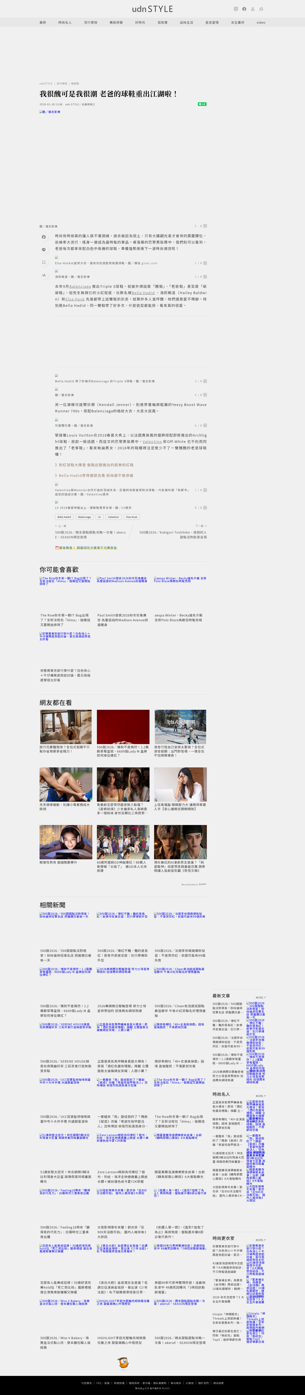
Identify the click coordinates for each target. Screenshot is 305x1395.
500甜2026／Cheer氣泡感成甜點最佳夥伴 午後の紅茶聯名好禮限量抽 (180, 1011)
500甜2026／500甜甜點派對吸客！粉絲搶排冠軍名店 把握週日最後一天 (65, 955)
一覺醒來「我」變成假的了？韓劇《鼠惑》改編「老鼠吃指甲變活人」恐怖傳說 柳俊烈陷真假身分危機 (123, 1123)
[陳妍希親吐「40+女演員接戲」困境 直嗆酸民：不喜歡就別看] (180, 1040)
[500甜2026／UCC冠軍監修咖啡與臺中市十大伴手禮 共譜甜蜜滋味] (66, 1095)
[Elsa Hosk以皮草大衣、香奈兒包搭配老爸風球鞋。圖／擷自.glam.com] (131, 257)
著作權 (146, 1383)
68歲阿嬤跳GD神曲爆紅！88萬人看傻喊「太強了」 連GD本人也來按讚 (122, 866)
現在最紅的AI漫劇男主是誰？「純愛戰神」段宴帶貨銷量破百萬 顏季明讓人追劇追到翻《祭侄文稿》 (179, 866)
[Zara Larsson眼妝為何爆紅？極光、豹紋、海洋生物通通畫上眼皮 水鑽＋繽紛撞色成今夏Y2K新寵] (123, 1151)
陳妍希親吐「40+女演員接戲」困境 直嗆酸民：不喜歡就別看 (179, 1063)
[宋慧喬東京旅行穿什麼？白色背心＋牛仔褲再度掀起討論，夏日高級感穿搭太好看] (66, 649)
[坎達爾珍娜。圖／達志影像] (131, 419)
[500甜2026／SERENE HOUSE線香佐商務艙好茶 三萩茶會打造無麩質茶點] (66, 1040)
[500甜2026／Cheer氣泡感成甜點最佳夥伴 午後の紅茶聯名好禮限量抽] (180, 985)
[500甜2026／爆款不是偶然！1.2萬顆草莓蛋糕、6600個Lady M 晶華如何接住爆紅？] (66, 985)
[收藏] (44, 262)
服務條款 (134, 1383)
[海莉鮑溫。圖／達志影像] (131, 271)
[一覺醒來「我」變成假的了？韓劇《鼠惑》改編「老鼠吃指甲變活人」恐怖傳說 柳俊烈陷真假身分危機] (123, 1095)
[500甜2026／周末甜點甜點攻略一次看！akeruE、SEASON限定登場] (180, 1317)
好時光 (140, 22)
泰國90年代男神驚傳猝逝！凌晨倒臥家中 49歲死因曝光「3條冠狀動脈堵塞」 (180, 1287)
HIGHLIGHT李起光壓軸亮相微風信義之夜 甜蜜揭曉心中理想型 (121, 1340)
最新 (43, 22)
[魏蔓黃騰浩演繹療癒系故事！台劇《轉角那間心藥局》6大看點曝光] (180, 1151)
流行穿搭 (90, 22)
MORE (259, 997)
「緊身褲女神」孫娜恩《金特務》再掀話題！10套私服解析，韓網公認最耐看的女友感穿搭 (228, 1286)
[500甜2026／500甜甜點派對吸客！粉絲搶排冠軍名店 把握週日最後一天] (66, 929)
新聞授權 (119, 1383)
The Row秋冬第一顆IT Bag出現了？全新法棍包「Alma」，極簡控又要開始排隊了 (65, 620)
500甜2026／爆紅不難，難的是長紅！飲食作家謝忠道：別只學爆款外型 (122, 955)
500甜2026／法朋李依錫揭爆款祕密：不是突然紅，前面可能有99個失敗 (180, 955)
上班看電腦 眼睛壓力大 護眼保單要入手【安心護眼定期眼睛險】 (180, 807)
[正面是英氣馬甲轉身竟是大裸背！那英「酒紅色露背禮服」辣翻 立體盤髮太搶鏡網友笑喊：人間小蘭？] (123, 1040)
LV (99, 516)
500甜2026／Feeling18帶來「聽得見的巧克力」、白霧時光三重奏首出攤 (65, 1232)
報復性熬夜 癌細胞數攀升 (58, 862)
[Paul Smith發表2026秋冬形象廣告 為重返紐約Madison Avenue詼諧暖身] (123, 594)
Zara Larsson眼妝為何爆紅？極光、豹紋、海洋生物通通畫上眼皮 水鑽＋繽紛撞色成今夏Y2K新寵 (122, 1176)
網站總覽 (218, 1383)
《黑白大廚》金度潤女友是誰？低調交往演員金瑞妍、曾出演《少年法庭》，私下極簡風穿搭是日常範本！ (122, 1289)
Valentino (113, 516)
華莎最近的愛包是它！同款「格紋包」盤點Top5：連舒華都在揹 (228, 1335)
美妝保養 (116, 22)
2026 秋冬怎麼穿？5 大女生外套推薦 (228, 1299)
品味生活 (186, 22)
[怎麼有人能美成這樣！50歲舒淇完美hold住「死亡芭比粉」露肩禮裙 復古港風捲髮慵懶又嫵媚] (66, 1261)
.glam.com (149, 263)
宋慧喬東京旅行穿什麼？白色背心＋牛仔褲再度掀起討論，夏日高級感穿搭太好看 (65, 675)
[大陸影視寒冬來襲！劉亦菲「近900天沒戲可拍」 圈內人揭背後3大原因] (123, 1206)
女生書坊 (237, 22)
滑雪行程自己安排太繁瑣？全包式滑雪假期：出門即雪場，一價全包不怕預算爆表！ (179, 751)
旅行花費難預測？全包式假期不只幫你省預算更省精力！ (65, 749)
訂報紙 (190, 1383)
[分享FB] (44, 237)
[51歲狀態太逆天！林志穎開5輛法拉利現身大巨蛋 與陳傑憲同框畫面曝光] (66, 1151)
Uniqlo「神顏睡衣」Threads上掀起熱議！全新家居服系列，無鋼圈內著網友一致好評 (228, 1320)
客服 (107, 1383)
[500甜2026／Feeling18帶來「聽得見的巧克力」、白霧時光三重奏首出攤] (66, 1206)
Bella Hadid (64, 516)
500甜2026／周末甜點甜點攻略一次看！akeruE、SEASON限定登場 (180, 1340)
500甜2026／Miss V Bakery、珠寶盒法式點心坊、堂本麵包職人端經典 (65, 1342)
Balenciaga (84, 516)
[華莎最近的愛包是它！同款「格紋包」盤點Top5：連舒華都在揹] (255, 1335)
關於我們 (203, 1383)
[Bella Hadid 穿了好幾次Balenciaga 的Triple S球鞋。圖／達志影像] (131, 375)
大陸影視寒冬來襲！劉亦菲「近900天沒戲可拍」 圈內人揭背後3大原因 (121, 1232)
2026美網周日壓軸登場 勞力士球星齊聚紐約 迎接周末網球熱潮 (121, 1008)
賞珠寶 (163, 22)
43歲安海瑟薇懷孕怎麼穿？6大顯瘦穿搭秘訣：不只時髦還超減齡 (228, 1267)
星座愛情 (212, 22)
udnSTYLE (46, 83)
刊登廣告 (86, 1383)
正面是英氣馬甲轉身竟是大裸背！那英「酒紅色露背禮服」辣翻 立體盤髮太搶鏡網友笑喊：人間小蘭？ (123, 1066)
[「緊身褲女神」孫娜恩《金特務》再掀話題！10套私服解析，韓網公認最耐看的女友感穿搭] (255, 1284)
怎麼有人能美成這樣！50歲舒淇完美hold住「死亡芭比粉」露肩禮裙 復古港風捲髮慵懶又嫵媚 (65, 1287)
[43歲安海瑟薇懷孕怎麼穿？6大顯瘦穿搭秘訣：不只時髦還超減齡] (255, 1267)
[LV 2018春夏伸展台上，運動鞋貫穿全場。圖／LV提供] (131, 502)
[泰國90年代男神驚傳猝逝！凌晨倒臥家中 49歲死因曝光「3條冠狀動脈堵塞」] (180, 1261)
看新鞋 (75, 83)
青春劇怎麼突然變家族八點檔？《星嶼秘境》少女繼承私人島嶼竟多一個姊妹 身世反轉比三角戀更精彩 (122, 809)
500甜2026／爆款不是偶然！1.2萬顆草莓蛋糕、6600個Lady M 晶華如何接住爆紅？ (123, 751)
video (261, 22)
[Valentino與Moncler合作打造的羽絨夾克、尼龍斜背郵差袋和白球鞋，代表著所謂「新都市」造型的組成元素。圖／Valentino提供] (131, 484)
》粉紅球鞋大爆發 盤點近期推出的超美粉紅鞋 (94, 464)
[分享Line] (44, 249)
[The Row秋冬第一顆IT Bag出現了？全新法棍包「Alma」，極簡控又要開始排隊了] (66, 594)
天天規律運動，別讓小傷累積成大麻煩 (65, 807)
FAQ (98, 1383)
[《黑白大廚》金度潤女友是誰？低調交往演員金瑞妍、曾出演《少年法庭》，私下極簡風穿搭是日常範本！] (123, 1261)
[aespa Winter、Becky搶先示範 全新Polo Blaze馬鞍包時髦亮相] (180, 594)
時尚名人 (65, 22)
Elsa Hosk (131, 516)
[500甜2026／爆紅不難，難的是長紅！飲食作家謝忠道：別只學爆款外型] (123, 929)
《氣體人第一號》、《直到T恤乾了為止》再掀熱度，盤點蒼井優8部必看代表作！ (179, 1232)
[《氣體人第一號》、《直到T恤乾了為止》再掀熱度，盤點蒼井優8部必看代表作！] (180, 1206)
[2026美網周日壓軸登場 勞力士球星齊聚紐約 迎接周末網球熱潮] (123, 985)
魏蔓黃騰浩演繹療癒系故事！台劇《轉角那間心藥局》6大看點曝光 (180, 1174)
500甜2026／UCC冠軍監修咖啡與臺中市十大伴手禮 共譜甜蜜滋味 (65, 1119)
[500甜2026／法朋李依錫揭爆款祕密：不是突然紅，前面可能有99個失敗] (180, 929)
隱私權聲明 (159, 1383)
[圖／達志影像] (123, 166)
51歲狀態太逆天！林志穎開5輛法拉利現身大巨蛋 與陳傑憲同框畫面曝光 (65, 1176)
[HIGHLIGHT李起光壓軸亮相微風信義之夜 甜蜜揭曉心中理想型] (123, 1317)
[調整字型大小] (44, 275)
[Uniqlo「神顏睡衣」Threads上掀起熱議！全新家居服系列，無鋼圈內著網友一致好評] (255, 1318)
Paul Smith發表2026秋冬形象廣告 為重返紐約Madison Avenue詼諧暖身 (122, 620)
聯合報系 (176, 1383)
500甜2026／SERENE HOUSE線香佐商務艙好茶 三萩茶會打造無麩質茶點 (65, 1066)
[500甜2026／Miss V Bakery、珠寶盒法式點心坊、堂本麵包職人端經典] (66, 1317)
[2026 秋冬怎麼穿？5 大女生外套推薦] (255, 1301)
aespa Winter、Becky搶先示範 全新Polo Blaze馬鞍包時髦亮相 (179, 617)
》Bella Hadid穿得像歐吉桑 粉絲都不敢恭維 (94, 475)
